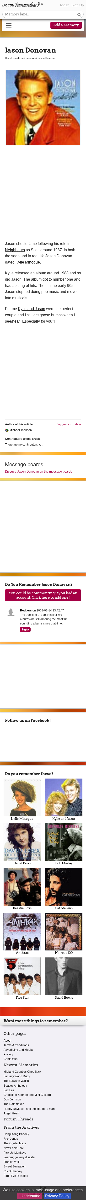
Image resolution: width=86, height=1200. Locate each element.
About (7, 1040)
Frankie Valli (12, 1162)
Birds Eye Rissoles (16, 1176)
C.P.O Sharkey (13, 1171)
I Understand (29, 1196)
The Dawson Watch (16, 1081)
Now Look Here (14, 1148)
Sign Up (78, 5)
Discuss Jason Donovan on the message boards (38, 471)
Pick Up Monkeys (15, 1152)
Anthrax (22, 953)
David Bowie (64, 997)
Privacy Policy (57, 1196)
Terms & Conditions (16, 1045)
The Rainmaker (14, 1104)
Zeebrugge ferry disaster (19, 1157)
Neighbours (15, 250)
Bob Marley (64, 863)
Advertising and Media (18, 1049)
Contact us (10, 1059)
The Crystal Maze (15, 1143)
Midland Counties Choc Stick (22, 1071)
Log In (65, 5)
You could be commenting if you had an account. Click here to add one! (43, 595)
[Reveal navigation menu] (9, 25)
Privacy (8, 1054)
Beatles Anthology (15, 1085)
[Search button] (79, 14)
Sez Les (9, 1090)
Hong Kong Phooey (16, 1134)
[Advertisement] (43, 194)
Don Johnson (12, 1099)
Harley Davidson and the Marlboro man (29, 1109)
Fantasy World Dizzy (17, 1076)
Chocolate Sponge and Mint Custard (27, 1095)
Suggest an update (68, 424)
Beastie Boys (22, 908)
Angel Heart (11, 1113)
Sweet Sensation (15, 1166)
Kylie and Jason (31, 309)
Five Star (22, 997)
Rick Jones (11, 1138)
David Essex (22, 863)
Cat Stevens (64, 908)
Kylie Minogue (28, 262)
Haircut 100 (64, 953)
